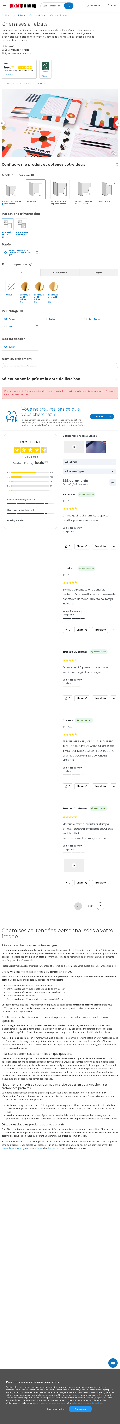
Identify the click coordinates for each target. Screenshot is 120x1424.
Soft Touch (94, 319)
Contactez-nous (102, 416)
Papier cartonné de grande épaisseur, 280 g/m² (20, 252)
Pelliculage (10, 311)
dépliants (37, 1148)
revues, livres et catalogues (15, 1148)
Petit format (20, 15)
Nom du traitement (17, 359)
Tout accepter (80, 1409)
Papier (7, 244)
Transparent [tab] (60, 272)
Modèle (7, 175)
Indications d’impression (21, 214)
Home (8, 15)
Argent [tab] (99, 272)
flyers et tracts (54, 1148)
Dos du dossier (13, 339)
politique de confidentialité (50, 1403)
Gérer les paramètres (55, 1409)
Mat (11, 326)
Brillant (52, 319)
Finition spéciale (15, 264)
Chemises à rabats (38, 15)
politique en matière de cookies (87, 1403)
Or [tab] (21, 272)
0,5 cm (12, 347)
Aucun (12, 319)
